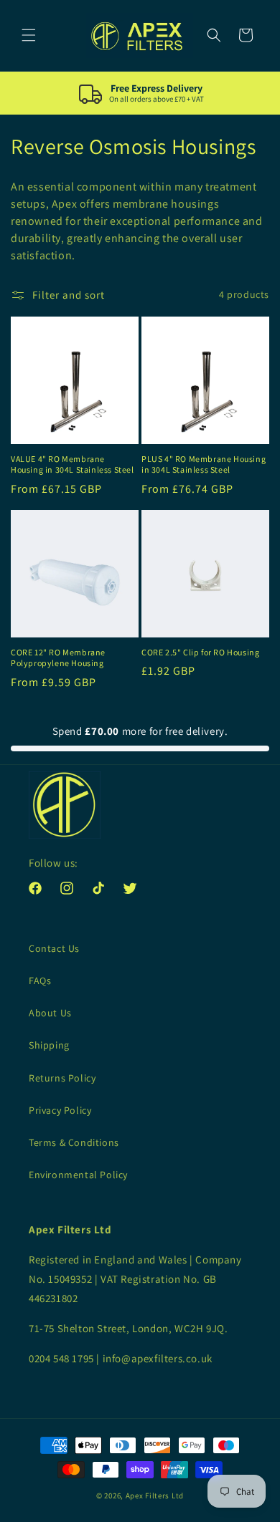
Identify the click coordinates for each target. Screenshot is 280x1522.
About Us (50, 1012)
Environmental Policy (78, 1174)
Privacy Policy (60, 1110)
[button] (29, 35)
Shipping (49, 1045)
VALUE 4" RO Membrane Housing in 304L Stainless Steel (72, 464)
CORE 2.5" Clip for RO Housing (200, 652)
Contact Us (54, 948)
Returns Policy (62, 1077)
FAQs (40, 980)
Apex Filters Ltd (155, 1495)
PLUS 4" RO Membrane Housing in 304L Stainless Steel (203, 464)
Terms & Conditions (74, 1142)
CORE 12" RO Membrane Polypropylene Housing (58, 658)
